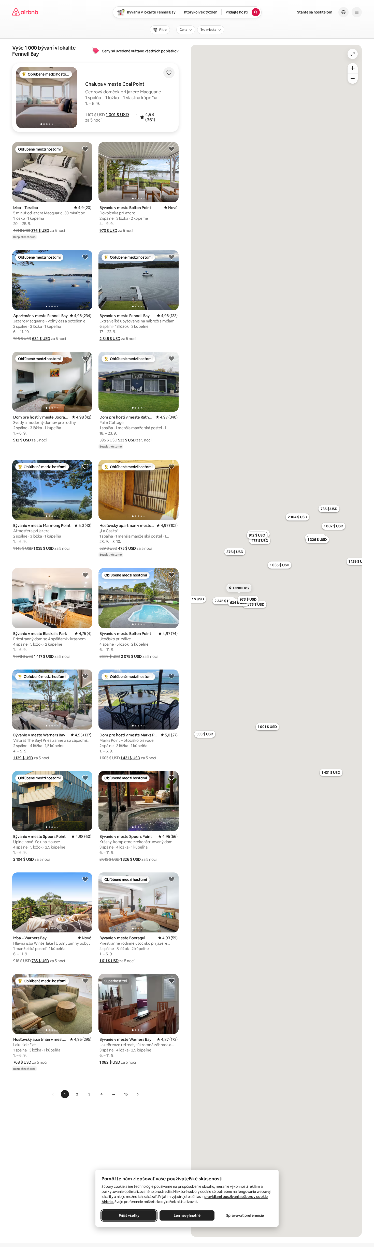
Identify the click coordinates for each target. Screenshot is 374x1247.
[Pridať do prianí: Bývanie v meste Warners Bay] (85, 676)
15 (126, 1094)
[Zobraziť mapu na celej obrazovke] (353, 54)
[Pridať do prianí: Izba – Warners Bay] (85, 879)
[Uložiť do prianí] (169, 72)
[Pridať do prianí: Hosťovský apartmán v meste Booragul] (171, 466)
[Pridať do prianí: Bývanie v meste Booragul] (171, 879)
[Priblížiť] (353, 68)
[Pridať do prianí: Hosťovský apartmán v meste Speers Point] (85, 980)
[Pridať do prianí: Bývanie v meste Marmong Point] (85, 466)
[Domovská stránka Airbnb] (25, 12)
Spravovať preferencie (245, 1215)
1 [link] (65, 1094)
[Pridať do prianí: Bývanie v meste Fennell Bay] (171, 257)
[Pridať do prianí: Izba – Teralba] (85, 149)
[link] (53, 1094)
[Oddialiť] (353, 78)
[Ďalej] (137, 1094)
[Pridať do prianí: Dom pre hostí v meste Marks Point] (171, 676)
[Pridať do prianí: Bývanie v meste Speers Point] (85, 778)
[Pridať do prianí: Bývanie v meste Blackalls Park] (85, 575)
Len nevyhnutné (187, 1215)
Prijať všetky (129, 1215)
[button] (117, 114)
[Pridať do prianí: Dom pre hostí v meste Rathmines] (171, 358)
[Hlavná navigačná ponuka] (357, 12)
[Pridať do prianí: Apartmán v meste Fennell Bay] (85, 257)
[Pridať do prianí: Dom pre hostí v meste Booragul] (85, 358)
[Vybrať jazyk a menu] (343, 12)
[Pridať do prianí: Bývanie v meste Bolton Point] (171, 149)
